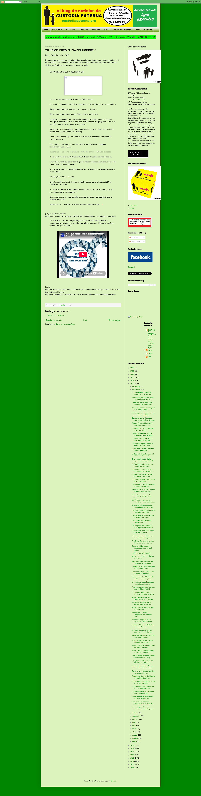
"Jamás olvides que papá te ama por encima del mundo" (143, 434)
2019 (132, 377)
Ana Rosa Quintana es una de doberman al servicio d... (143, 542)
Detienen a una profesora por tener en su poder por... (143, 537)
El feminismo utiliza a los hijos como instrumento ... (143, 450)
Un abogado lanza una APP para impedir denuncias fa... (143, 526)
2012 (132, 758)
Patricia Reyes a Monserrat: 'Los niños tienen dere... (142, 424)
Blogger (114, 781)
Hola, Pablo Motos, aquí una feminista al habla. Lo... (142, 662)
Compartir (131, 267)
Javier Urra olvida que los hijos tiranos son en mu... (143, 672)
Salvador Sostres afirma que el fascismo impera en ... (143, 646)
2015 (132, 748)
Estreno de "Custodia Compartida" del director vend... (142, 615)
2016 (132, 745)
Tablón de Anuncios (122, 30)
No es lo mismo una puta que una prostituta (143, 608)
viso (149, 357)
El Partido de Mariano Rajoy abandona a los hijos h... (142, 475)
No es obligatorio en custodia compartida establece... (142, 641)
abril (134, 732)
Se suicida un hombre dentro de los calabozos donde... (144, 511)
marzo (134, 735)
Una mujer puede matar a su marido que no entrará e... (142, 470)
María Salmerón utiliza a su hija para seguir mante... (143, 636)
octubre (135, 713)
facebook (96, 30)
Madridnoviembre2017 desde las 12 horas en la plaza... (143, 578)
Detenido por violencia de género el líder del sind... (142, 496)
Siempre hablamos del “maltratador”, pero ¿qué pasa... (142, 548)
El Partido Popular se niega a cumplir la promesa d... (142, 465)
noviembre (136, 390)
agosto (135, 719)
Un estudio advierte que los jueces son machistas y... (142, 631)
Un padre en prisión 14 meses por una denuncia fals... (143, 687)
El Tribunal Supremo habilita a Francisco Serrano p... (143, 626)
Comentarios (136, 241)
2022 (132, 368)
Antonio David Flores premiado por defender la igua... (143, 568)
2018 (132, 380)
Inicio (46, 30)
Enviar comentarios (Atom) (65, 324)
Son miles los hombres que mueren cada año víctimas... (143, 419)
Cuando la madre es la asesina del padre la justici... (143, 480)
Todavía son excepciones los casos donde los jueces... (142, 562)
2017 (132, 384)
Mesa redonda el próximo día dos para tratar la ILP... (143, 698)
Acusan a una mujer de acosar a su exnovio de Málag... (143, 657)
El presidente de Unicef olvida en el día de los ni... (143, 532)
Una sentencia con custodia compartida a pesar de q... (142, 506)
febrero (135, 738)
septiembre (136, 716)
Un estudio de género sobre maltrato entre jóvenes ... (142, 439)
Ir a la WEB (57, 30)
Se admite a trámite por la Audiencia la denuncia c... (142, 603)
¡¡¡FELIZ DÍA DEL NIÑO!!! (141, 553)
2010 (132, 764)
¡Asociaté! (83, 30)
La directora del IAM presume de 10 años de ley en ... (143, 516)
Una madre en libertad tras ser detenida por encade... (143, 485)
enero (134, 741)
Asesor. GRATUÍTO (143, 30)
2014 (132, 752)
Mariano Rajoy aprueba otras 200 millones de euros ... (142, 398)
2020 (132, 374)
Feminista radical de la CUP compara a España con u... (143, 404)
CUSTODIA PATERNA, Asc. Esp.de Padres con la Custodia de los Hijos (152, 338)
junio (134, 725)
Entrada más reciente (54, 320)
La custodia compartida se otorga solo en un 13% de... (143, 703)
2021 (132, 371)
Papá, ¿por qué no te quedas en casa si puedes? (143, 651)
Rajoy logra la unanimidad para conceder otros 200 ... (143, 414)
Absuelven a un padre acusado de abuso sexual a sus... (143, 491)
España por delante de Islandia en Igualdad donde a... (143, 677)
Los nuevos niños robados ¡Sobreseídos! (141, 521)
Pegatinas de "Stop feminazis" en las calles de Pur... (143, 429)
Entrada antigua (114, 320)
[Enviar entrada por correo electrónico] (70, 305)
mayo (134, 729)
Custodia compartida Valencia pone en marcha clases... (143, 667)
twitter (106, 30)
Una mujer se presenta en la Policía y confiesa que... (142, 444)
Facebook (133, 205)
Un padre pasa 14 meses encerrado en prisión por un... (144, 708)
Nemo (150, 350)
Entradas (134, 237)
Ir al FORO (70, 30)
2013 (132, 755)
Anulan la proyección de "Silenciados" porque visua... (143, 598)
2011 (132, 761)
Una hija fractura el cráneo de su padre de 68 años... (143, 573)
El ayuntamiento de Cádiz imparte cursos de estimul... (143, 460)
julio (134, 722)
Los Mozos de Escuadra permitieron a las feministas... (143, 501)
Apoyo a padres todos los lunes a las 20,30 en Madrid (143, 588)
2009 (132, 767)
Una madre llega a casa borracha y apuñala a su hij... (143, 593)
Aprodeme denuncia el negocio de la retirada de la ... (143, 409)
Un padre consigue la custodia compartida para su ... (143, 583)
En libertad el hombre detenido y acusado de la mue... (143, 455)
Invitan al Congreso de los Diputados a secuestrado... (142, 621)
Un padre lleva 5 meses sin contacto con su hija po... (142, 393)
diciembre (136, 386)
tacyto (150, 353)
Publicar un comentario (56, 315)
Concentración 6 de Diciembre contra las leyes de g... (143, 692)
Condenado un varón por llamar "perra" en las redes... (143, 682)
